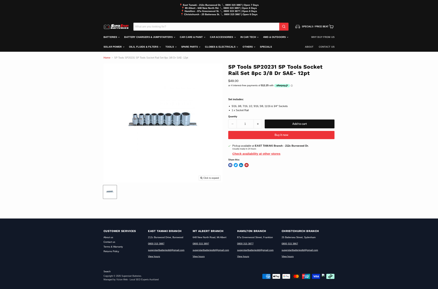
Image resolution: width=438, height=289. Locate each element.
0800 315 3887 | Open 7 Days (242, 5)
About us (108, 237)
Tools (170, 46)
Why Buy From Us (322, 37)
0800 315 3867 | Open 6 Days (240, 14)
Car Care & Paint (191, 37)
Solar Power (113, 46)
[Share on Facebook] (230, 165)
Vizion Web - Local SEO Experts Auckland (137, 279)
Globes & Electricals (220, 46)
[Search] (283, 27)
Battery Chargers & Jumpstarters (148, 37)
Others (248, 46)
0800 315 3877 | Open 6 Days (240, 11)
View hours (154, 256)
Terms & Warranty (113, 246)
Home (107, 57)
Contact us (326, 46)
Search (107, 271)
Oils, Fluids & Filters (144, 46)
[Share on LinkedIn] (241, 165)
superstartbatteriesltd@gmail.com (166, 250)
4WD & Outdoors (274, 37)
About (309, 46)
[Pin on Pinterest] (246, 165)
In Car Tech (248, 37)
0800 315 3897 (201, 243)
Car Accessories (222, 37)
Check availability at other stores (256, 154)
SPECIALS (266, 46)
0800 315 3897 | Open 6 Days (240, 8)
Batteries (111, 37)
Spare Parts (190, 46)
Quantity (232, 116)
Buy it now (281, 135)
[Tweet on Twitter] (236, 165)
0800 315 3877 (245, 243)
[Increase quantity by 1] (258, 123)
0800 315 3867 (290, 243)
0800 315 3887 (156, 243)
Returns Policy (111, 251)
